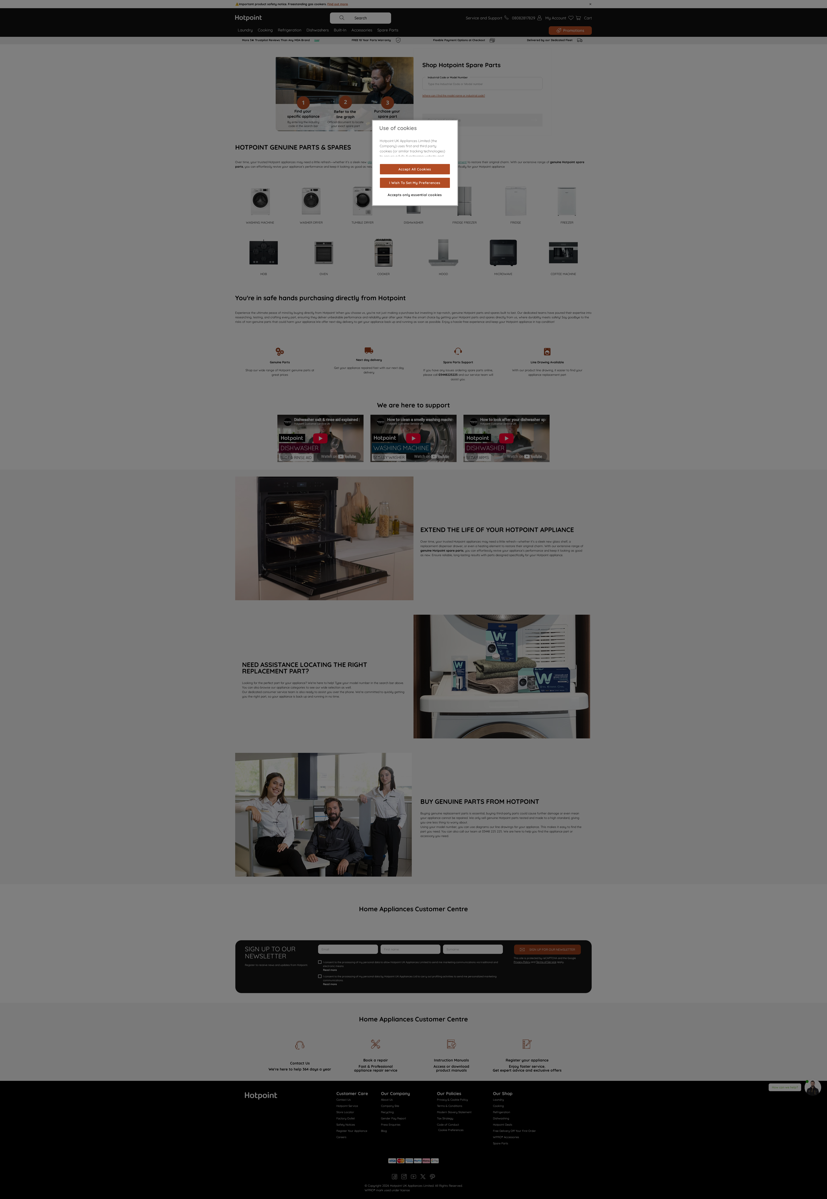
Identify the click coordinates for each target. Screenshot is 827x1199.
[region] (415, 163)
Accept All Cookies (414, 169)
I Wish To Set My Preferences (414, 183)
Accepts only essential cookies (415, 195)
